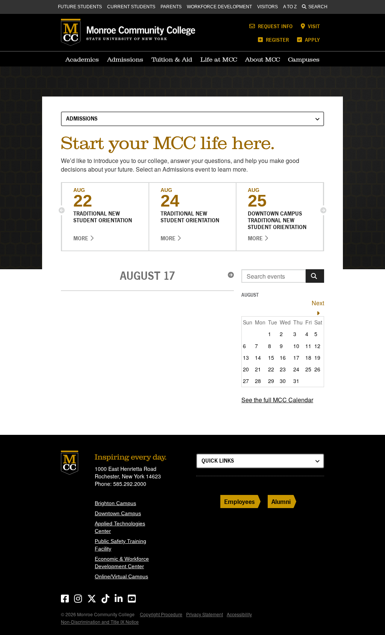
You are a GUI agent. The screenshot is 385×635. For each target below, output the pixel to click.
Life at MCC (218, 59)
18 (308, 357)
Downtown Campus (118, 513)
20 (246, 369)
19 (317, 357)
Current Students (131, 6)
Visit (313, 26)
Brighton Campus (115, 503)
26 (317, 369)
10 (296, 346)
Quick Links (218, 460)
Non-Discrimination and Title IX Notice (100, 621)
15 (271, 357)
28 (258, 381)
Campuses (304, 59)
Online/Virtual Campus (121, 576)
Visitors (267, 6)
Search (317, 6)
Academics (82, 59)
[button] (61, 210)
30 (283, 381)
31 (296, 381)
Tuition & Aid (172, 59)
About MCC (262, 59)
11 (308, 346)
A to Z (290, 6)
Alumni (281, 501)
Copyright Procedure (161, 614)
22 (271, 369)
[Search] (315, 276)
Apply (311, 39)
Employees (239, 501)
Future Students (80, 6)
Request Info (274, 26)
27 (246, 381)
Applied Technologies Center (120, 527)
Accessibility (239, 614)
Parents (171, 6)
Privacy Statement (204, 614)
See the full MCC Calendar (277, 399)
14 (258, 357)
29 (271, 381)
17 (296, 357)
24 (296, 369)
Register (276, 39)
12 (317, 346)
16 (283, 357)
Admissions (125, 59)
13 (246, 357)
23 (283, 369)
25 (308, 369)
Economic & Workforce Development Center (122, 562)
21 (258, 369)
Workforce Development (219, 6)
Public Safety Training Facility (120, 545)
